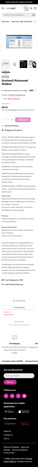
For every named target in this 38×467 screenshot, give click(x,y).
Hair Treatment (14, 99)
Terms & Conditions (20, 450)
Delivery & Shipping (11, 447)
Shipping (14, 110)
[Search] (33, 15)
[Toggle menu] (3, 8)
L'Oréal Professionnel (16, 95)
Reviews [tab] (6, 312)
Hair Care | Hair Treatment (22, 22)
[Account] (31, 8)
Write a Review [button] (20, 307)
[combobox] (19, 14)
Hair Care (5, 22)
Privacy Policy (9, 453)
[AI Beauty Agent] (25, 8)
